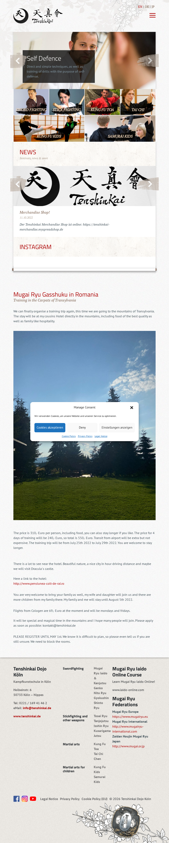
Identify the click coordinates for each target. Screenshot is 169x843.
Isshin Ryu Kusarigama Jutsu (102, 731)
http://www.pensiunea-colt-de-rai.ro (38, 583)
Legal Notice (101, 436)
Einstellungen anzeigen (117, 427)
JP (153, 6)
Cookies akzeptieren (50, 427)
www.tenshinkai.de (27, 716)
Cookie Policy (69, 436)
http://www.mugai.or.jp (128, 746)
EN (140, 6)
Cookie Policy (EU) (94, 798)
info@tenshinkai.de (37, 708)
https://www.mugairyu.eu (130, 716)
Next (148, 60)
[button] (132, 407)
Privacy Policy (85, 436)
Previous (18, 60)
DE (147, 6)
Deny (82, 427)
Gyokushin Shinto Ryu (101, 703)
